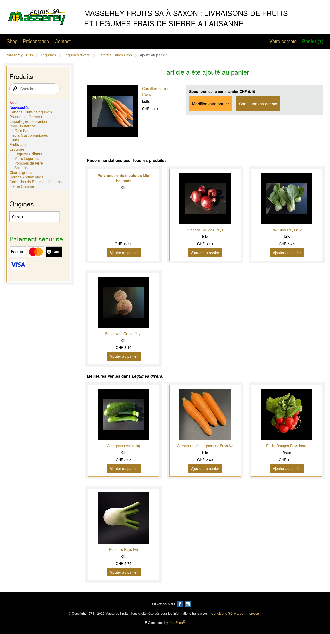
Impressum (253, 613)
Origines (21, 203)
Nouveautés (19, 107)
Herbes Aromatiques (26, 177)
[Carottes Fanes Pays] (112, 111)
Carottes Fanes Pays (115, 55)
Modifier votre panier (210, 103)
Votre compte (283, 41)
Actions (15, 102)
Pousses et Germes (26, 116)
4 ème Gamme (22, 186)
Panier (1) (312, 41)
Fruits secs (18, 144)
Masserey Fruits (20, 55)
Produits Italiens (23, 126)
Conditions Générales (227, 613)
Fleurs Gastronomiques (29, 135)
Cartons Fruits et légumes (31, 112)
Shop (12, 41)
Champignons (21, 172)
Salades (21, 167)
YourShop (176, 623)
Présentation (36, 41)
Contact (63, 41)
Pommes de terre (28, 163)
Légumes (48, 55)
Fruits (14, 140)
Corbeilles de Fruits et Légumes (36, 181)
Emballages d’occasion (28, 121)
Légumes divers (77, 55)
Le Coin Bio (19, 130)
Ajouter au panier (124, 252)
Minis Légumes (26, 158)
